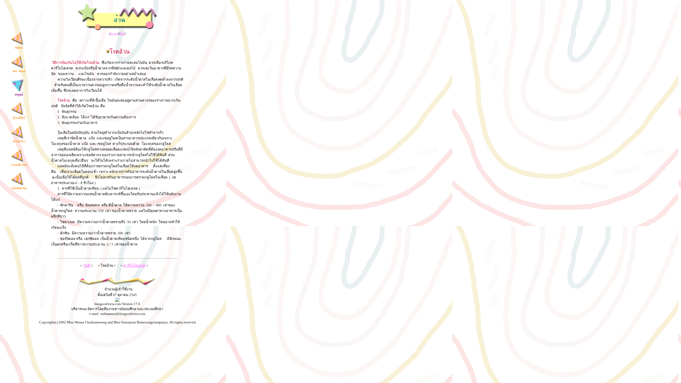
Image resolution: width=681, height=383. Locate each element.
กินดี (122, 33)
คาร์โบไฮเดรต (134, 266)
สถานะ (114, 33)
